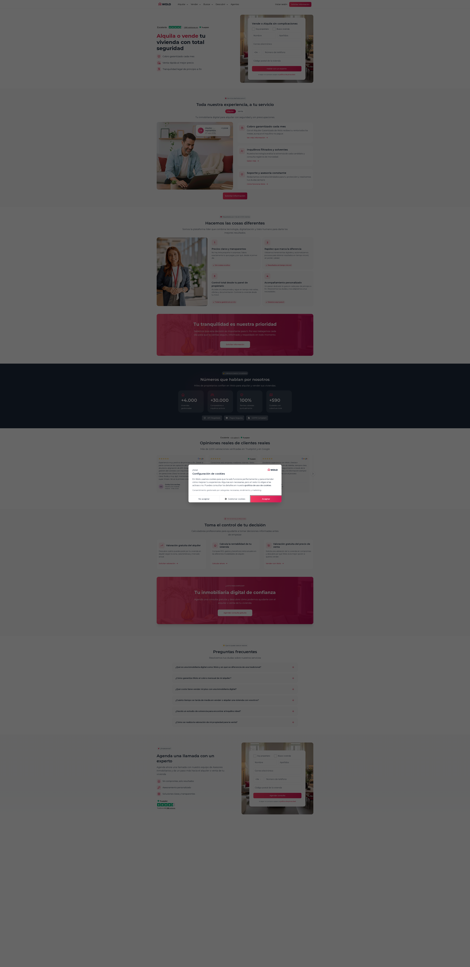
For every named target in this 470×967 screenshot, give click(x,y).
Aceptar (266, 499)
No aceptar (204, 499)
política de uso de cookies (258, 485)
